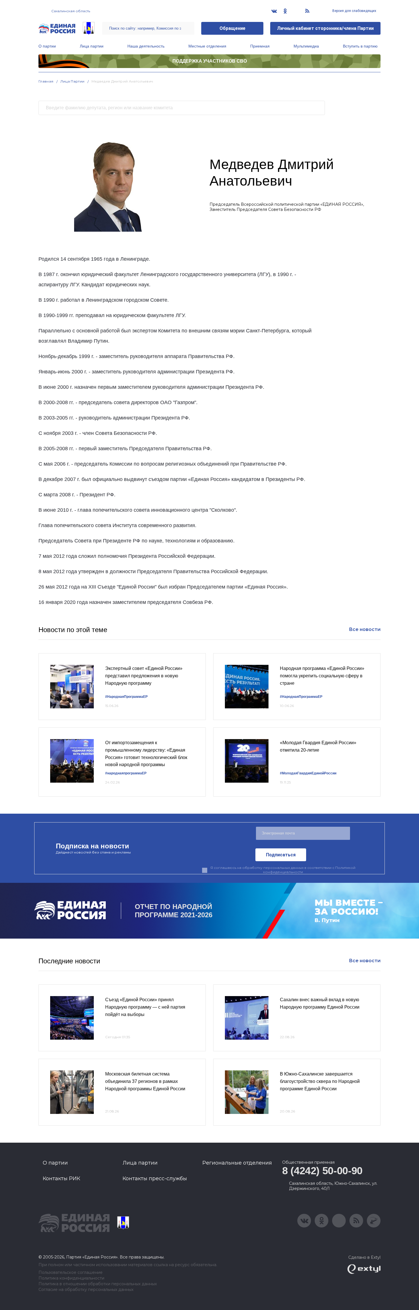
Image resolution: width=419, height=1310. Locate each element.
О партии (47, 46)
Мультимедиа (306, 46)
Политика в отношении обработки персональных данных (97, 1284)
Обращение (232, 28)
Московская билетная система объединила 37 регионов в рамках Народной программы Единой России (145, 1081)
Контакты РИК (61, 1178)
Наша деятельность (145, 46)
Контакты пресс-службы (155, 1178)
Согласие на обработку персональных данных (85, 1289)
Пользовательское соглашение (70, 1272)
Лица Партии (72, 81)
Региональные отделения (237, 1163)
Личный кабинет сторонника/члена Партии (325, 28)
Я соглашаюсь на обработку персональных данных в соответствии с (282, 869)
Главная (46, 81)
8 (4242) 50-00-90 (322, 1171)
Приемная (260, 46)
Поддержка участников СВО (209, 61)
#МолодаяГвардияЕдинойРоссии (308, 773)
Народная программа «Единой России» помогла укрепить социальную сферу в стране (322, 675)
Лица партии (91, 46)
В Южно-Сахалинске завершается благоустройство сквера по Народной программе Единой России (320, 1081)
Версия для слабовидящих (353, 11)
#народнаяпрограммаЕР (126, 773)
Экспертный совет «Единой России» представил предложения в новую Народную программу (143, 675)
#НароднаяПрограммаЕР (126, 697)
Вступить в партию (360, 46)
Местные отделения (207, 46)
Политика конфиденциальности (71, 1278)
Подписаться (281, 854)
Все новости (365, 629)
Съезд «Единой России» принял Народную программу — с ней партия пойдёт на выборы (145, 1007)
